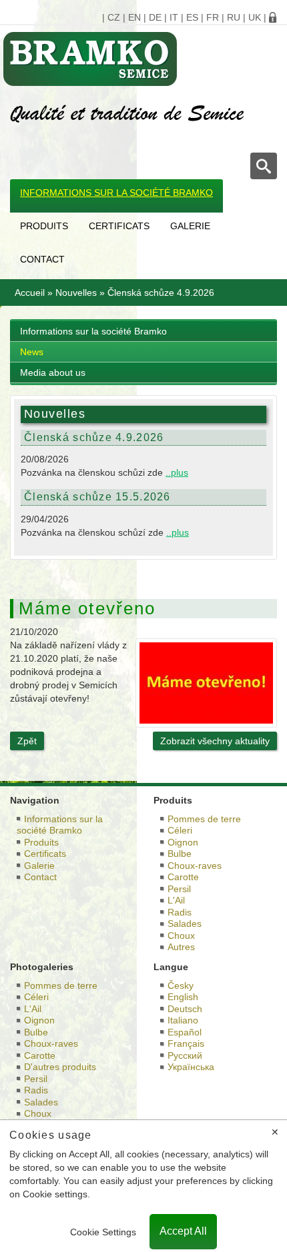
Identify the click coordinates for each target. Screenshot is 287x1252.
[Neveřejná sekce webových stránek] (273, 17)
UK (254, 17)
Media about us (52, 372)
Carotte (183, 877)
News (31, 351)
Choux (181, 935)
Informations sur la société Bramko (116, 192)
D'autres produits (60, 1066)
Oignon (183, 842)
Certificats (119, 226)
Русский (185, 1055)
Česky (181, 985)
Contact (42, 259)
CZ (113, 17)
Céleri (180, 830)
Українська (191, 1066)
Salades (185, 923)
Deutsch (185, 1008)
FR (212, 17)
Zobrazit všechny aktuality (215, 741)
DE (155, 17)
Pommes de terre (204, 819)
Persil (179, 889)
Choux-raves (195, 865)
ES (192, 17)
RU (233, 17)
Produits (44, 226)
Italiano (183, 1020)
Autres (181, 946)
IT (174, 17)
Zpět (27, 741)
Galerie (190, 226)
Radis (180, 912)
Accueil (30, 292)
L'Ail (176, 900)
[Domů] (138, 59)
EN (134, 17)
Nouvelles (76, 292)
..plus (177, 472)
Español (185, 1032)
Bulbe (180, 853)
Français (186, 1043)
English (183, 996)
